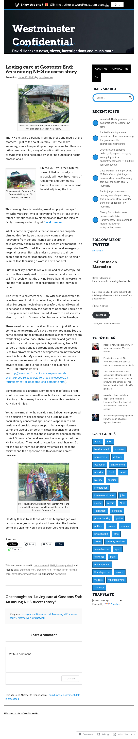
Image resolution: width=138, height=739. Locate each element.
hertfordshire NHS (41, 569)
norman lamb (60, 569)
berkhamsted (41, 565)
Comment (70, 678)
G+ (96, 77)
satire (97, 541)
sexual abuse (101, 549)
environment (118, 464)
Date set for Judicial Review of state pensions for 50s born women (118, 348)
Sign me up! (101, 315)
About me (101, 68)
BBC (109, 441)
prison (111, 526)
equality (98, 472)
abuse (97, 441)
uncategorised (102, 564)
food (111, 472)
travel (113, 556)
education (99, 464)
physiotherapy (19, 573)
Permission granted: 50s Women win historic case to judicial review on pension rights (119, 361)
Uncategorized (64, 565)
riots (116, 533)
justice (98, 503)
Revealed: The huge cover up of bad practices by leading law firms (116, 123)
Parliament (100, 510)
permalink (60, 573)
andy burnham (22, 569)
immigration (101, 487)
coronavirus (101, 457)
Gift (117, 4)
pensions (117, 510)
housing (112, 479)
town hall (99, 556)
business (120, 449)
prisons (125, 526)
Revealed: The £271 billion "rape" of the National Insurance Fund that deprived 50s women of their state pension (117, 402)
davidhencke (46, 77)
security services (115, 541)
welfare (98, 579)
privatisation (101, 533)
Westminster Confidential (22, 713)
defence (117, 457)
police (119, 518)
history (98, 479)
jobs (122, 495)
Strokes (32, 573)
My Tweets (97, 250)
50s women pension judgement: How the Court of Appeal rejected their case (119, 419)
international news (104, 495)
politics (98, 526)
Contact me (120, 68)
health (123, 472)
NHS (52, 565)
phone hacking (102, 518)
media (110, 503)
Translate (115, 604)
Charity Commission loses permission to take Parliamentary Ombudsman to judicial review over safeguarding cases (116, 220)
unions (120, 572)
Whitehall (99, 587)
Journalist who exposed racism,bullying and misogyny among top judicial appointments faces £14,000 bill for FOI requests (117, 157)
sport (118, 549)
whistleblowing (116, 579)
